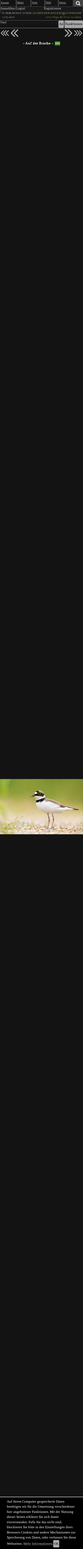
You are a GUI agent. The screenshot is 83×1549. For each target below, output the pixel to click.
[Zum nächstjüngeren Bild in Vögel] (14, 33)
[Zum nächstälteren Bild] (78, 33)
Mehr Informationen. (38, 1544)
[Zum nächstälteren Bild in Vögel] (68, 33)
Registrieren (52, 8)
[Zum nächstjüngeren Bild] (5, 33)
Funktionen (73, 24)
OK (56, 1544)
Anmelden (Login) (12, 8)
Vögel (3, 22)
